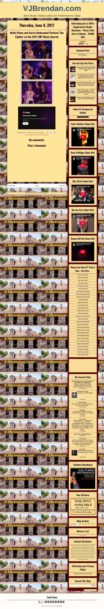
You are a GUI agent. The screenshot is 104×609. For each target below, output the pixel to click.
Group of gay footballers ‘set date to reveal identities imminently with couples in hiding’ (82, 413)
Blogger (60, 606)
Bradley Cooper (81, 330)
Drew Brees (81, 305)
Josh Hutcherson (82, 341)
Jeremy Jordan (81, 346)
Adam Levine (81, 324)
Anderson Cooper (81, 316)
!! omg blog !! (82, 438)
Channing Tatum (81, 291)
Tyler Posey (81, 313)
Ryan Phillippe (81, 332)
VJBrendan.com (52, 8)
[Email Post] (47, 132)
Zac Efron (81, 283)
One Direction (81, 286)
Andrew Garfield (81, 327)
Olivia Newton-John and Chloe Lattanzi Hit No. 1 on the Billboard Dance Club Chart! (86, 76)
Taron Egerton (82, 354)
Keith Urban (45, 134)
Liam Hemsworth (81, 321)
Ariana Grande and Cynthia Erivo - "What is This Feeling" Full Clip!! (86, 69)
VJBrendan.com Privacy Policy (83, 573)
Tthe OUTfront (82, 402)
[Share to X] (53, 132)
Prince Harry (81, 277)
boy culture (82, 419)
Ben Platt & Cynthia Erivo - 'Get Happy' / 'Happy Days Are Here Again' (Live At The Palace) (86, 84)
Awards (31, 134)
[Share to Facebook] (54, 132)
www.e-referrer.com (82, 535)
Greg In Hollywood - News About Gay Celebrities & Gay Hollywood (82, 382)
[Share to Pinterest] (55, 132)
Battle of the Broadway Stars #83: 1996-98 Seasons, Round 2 (85, 452)
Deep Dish (82, 449)
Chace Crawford (81, 343)
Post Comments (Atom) (40, 189)
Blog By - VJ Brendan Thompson (30, 132)
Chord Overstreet (81, 297)
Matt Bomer (81, 302)
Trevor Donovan (81, 352)
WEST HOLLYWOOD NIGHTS (82, 434)
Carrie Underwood (37, 134)
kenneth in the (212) (82, 391)
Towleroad (82, 410)
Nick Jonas (81, 280)
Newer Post (11, 185)
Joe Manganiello (81, 335)
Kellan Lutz (81, 319)
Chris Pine (81, 288)
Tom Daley (81, 299)
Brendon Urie (81, 349)
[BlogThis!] (51, 132)
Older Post (62, 185)
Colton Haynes (81, 310)
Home (37, 185)
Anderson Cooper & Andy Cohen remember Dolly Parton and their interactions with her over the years (82, 385)
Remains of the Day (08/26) (85, 393)
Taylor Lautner (81, 338)
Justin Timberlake (81, 294)
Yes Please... (82, 55)
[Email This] (50, 132)
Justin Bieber (81, 308)
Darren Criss (81, 275)
